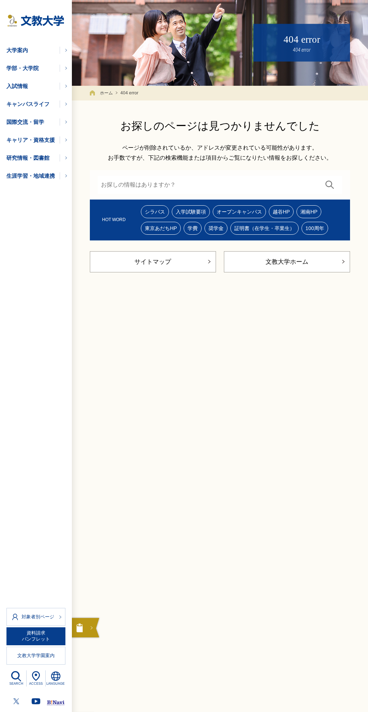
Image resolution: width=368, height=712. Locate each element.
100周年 (314, 228)
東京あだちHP (161, 228)
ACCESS (36, 683)
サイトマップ (152, 261)
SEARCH (16, 683)
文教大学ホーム (287, 261)
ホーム (106, 92)
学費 (193, 228)
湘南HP (308, 212)
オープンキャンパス (239, 212)
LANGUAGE (55, 683)
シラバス (155, 212)
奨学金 (216, 228)
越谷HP (281, 212)
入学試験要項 (191, 212)
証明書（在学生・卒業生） (264, 228)
